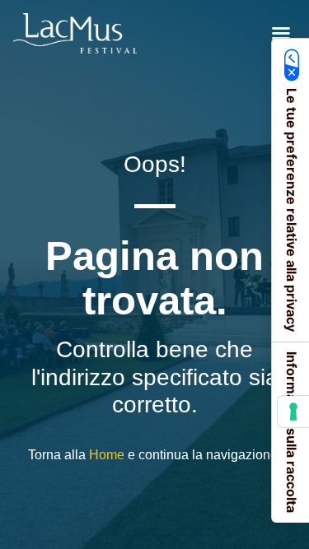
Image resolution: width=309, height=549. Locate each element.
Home (106, 455)
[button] (281, 33)
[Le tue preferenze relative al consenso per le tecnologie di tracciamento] (293, 411)
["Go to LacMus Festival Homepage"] (75, 33)
